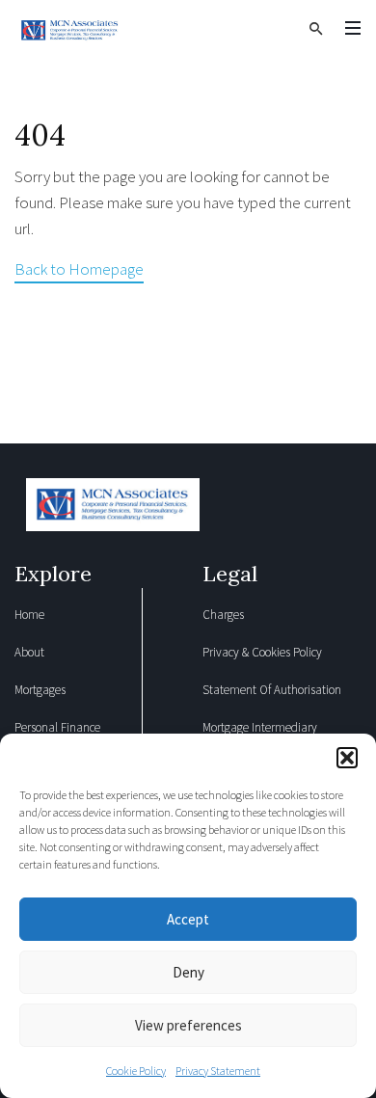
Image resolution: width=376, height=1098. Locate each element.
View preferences (188, 1025)
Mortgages (40, 690)
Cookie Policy (136, 1070)
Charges (223, 614)
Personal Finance (57, 727)
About (29, 652)
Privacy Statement (217, 1070)
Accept (188, 919)
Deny (188, 972)
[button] (347, 757)
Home (29, 614)
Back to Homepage (79, 269)
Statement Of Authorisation (271, 690)
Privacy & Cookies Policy (262, 652)
